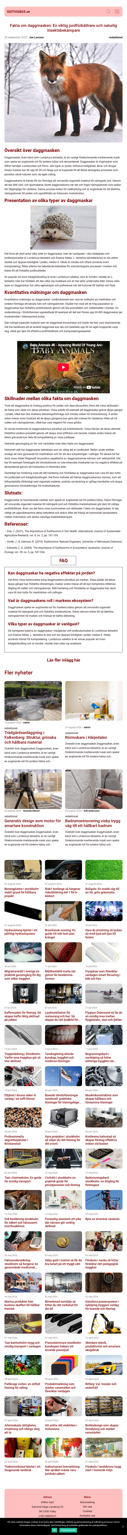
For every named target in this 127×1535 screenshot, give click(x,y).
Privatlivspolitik (68, 1530)
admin (26, 722)
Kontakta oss (87, 1515)
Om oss (87, 1506)
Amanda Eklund (31, 810)
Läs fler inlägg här (63, 660)
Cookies (87, 1511)
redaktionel (116, 37)
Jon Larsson (36, 37)
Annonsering (87, 1502)
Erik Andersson (92, 810)
